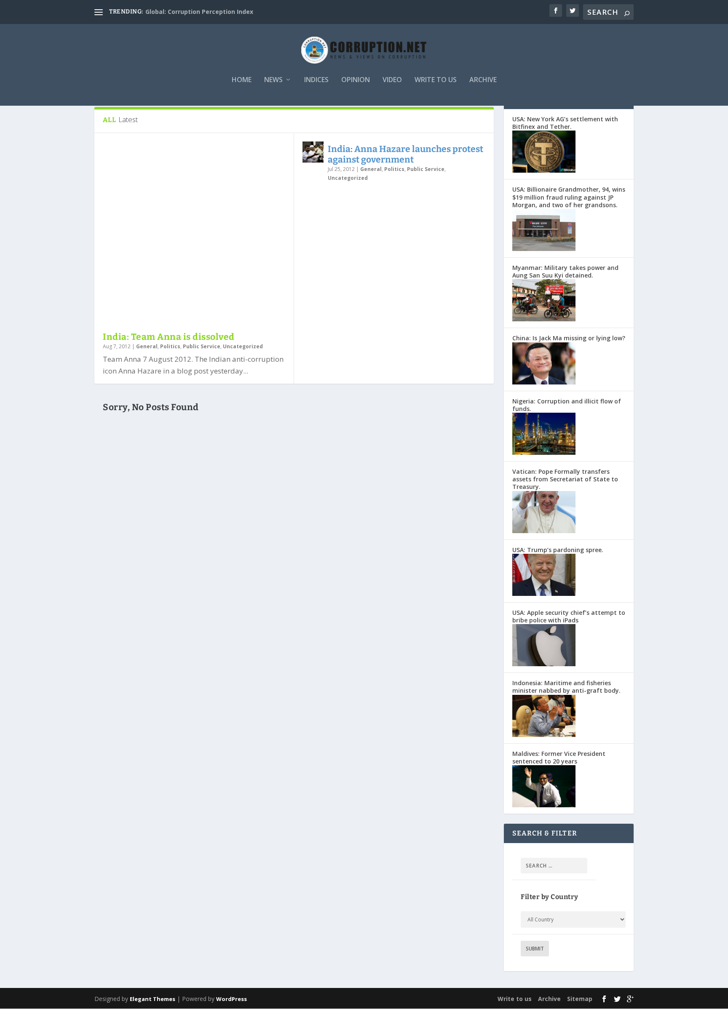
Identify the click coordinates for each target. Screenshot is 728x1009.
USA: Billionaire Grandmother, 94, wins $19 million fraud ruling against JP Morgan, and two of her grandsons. (568, 196)
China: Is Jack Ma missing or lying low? (568, 338)
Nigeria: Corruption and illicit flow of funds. (566, 405)
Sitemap (579, 999)
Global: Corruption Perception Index (199, 12)
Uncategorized (243, 346)
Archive (483, 80)
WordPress (231, 999)
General (147, 346)
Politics (170, 346)
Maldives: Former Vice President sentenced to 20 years (558, 757)
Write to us (436, 80)
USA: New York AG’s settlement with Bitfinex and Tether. (565, 123)
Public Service (201, 346)
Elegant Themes (152, 999)
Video (392, 80)
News (273, 80)
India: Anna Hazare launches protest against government (405, 154)
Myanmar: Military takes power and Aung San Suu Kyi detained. (565, 271)
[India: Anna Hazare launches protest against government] (313, 152)
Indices (316, 80)
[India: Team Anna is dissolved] (194, 232)
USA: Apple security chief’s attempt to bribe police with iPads (568, 616)
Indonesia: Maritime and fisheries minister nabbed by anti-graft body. (566, 686)
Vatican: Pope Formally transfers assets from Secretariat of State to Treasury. (565, 479)
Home (242, 80)
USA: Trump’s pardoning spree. (557, 550)
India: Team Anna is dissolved (169, 336)
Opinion (355, 80)
